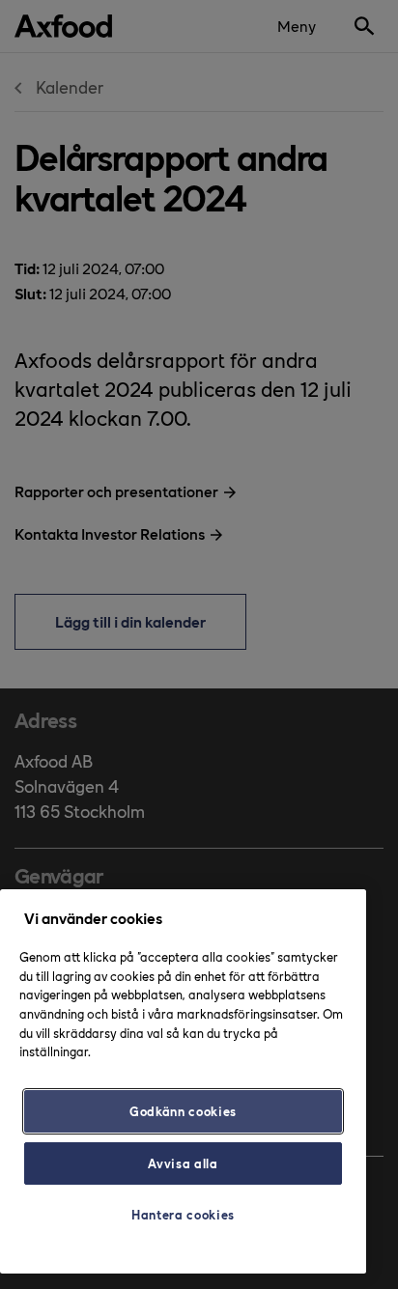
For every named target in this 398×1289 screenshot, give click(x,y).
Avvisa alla (182, 1163)
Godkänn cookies (183, 1111)
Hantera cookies (183, 1214)
